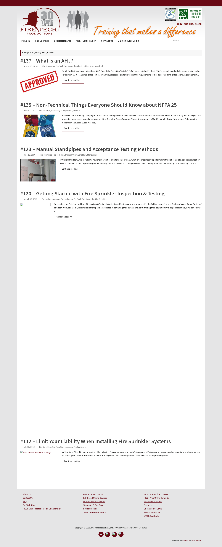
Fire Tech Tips (61, 66)
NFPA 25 (76, 111)
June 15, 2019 (29, 155)
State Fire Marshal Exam (94, 502)
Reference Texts (90, 509)
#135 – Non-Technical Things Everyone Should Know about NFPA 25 (98, 104)
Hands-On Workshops (93, 494)
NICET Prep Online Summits (156, 498)
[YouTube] (101, 534)
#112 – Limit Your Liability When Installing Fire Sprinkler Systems (95, 441)
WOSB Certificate (151, 516)
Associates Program (153, 502)
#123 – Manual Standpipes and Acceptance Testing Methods (89, 149)
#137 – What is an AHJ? (46, 60)
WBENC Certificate (152, 512)
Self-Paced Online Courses (95, 498)
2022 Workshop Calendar (94, 512)
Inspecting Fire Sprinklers (78, 66)
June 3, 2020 (29, 111)
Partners (147, 505)
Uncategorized (96, 66)
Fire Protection (48, 66)
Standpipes (92, 155)
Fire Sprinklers (46, 155)
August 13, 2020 (30, 66)
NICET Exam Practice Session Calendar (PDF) (42, 509)
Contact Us (28, 498)
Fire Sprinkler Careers (51, 199)
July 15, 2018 (29, 447)
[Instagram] (121, 534)
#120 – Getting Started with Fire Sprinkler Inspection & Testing (92, 193)
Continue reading (72, 80)
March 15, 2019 (30, 199)
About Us (27, 494)
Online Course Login (153, 509)
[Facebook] (107, 534)
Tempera (186, 541)
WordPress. (197, 541)
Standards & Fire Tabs (93, 505)
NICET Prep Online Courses (156, 494)
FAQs (25, 502)
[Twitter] (114, 534)
